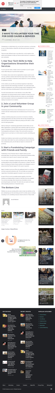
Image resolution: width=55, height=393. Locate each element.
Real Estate (42, 325)
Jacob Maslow (9, 39)
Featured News (43, 314)
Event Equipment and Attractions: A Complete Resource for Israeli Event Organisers (46, 257)
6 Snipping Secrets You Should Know (24, 240)
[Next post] (36, 251)
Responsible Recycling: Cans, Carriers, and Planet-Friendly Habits (50, 113)
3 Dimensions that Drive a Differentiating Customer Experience (18, 220)
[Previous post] (3, 241)
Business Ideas (43, 323)
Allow (37, 7)
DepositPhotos (14, 229)
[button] (53, 9)
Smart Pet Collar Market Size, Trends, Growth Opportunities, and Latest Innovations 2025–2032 (50, 97)
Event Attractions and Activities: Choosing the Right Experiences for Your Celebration (30, 364)
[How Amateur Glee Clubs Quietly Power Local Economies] (30, 215)
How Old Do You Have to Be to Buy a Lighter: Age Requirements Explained (46, 137)
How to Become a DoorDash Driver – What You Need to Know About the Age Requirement (45, 177)
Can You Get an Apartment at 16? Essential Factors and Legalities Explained (45, 197)
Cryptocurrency (43, 321)
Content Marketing (44, 327)
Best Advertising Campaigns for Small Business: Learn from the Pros (14, 251)
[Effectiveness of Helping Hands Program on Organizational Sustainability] (6, 215)
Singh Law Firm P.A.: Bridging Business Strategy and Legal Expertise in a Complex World (50, 57)
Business (42, 316)
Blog (4, 30)
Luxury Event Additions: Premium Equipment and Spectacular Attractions (46, 237)
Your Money (42, 318)
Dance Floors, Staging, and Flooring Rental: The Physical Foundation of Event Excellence (46, 277)
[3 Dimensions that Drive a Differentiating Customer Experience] (18, 215)
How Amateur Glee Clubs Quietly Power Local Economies (29, 220)
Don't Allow (29, 7)
